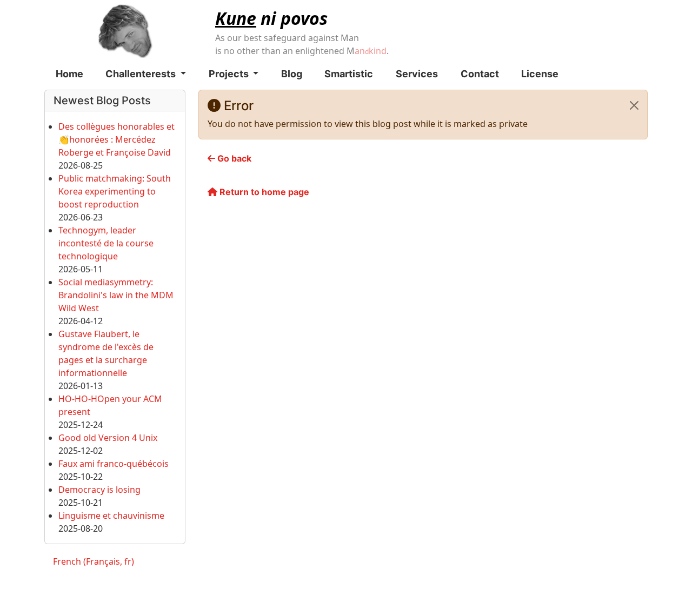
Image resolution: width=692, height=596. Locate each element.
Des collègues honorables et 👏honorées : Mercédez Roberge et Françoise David (116, 139)
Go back (233, 158)
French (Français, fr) (93, 561)
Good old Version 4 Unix (107, 438)
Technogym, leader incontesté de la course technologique (106, 243)
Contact (480, 73)
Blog (291, 73)
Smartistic (348, 73)
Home (69, 73)
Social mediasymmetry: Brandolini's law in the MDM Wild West (116, 295)
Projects (230, 73)
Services (417, 73)
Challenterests (141, 73)
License (539, 73)
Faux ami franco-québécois (113, 464)
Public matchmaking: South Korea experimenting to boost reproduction (114, 191)
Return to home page (263, 191)
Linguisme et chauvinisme (111, 515)
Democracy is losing (99, 489)
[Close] (634, 105)
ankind (371, 51)
